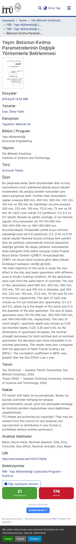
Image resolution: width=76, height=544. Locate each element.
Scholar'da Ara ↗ (38, 510)
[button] (11, 8)
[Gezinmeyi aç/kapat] (69, 8)
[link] (38, 99)
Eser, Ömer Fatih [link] (13, 111)
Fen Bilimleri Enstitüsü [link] (45, 20)
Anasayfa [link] (8, 20)
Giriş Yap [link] (54, 8)
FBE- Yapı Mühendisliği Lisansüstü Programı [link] (24, 24)
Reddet (20, 538)
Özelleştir (35, 538)
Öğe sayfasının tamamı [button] (23, 484)
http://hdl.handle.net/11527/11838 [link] (24, 459)
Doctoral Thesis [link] (12, 170)
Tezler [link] (23, 20)
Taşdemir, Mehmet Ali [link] (16, 124)
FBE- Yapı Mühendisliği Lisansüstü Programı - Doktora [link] (24, 29)
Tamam (8, 538)
